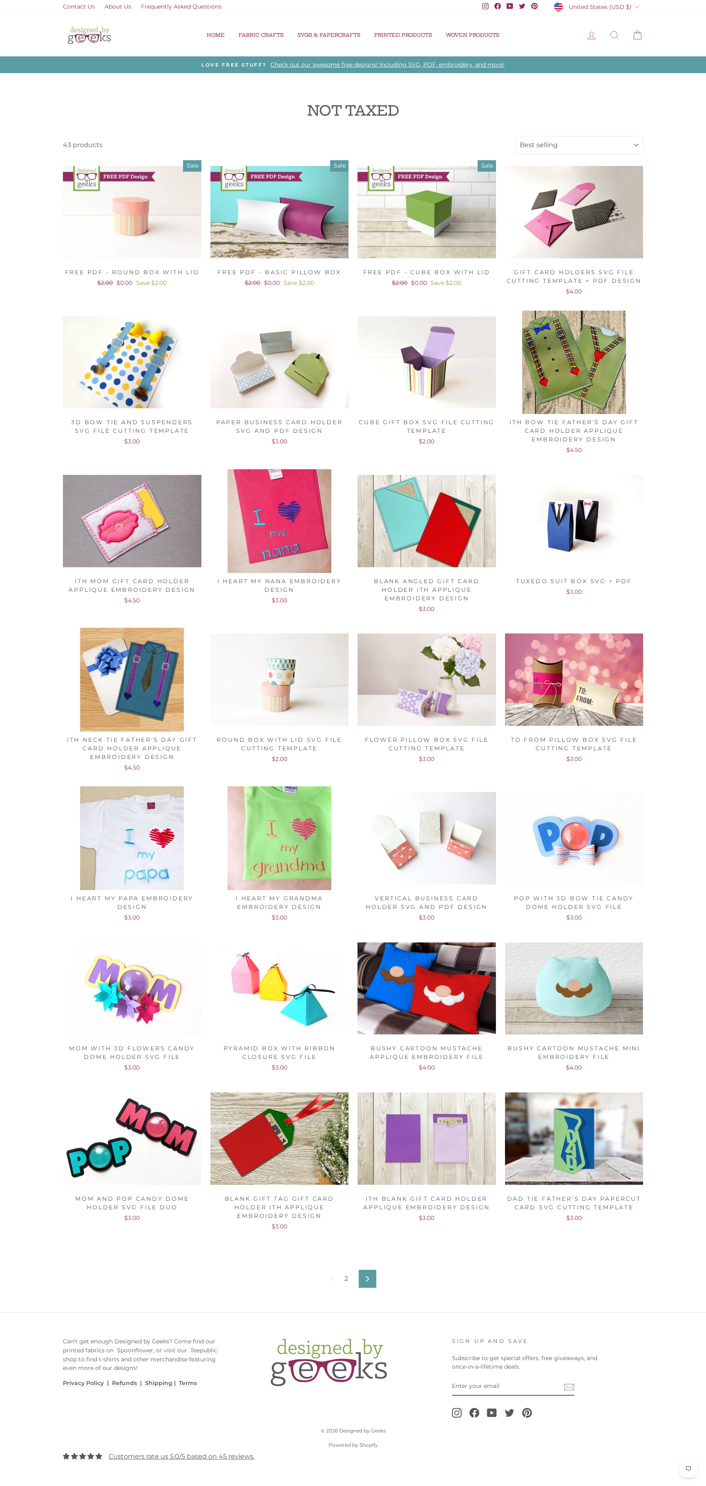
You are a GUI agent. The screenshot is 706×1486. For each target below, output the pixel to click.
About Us (118, 6)
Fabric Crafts (261, 35)
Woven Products (472, 35)
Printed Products (403, 35)
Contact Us (79, 6)
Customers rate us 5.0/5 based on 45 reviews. (182, 1456)
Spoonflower (135, 1350)
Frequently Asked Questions (181, 6)
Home (216, 35)
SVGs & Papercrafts (328, 35)
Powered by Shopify (353, 1445)
